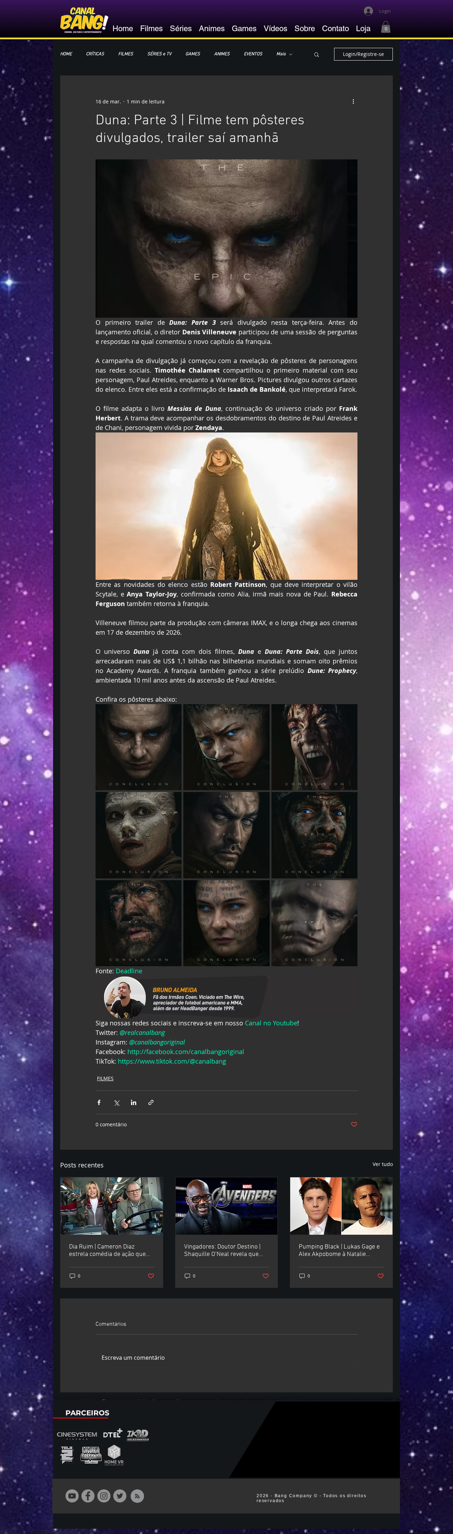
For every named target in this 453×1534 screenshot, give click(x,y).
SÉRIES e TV (159, 54)
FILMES (125, 54)
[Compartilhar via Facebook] (99, 1102)
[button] (386, 27)
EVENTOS (253, 54)
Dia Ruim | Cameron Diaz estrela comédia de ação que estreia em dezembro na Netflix (111, 1250)
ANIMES (222, 54)
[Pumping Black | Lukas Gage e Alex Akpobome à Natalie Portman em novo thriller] (341, 1206)
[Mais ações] (353, 101)
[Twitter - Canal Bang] (119, 1495)
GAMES (192, 54)
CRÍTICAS (95, 54)
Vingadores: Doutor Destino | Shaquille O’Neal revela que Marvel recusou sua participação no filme (222, 1250)
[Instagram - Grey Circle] (103, 1495)
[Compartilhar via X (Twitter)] (116, 1102)
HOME (66, 54)
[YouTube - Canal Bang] (72, 1495)
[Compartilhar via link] (151, 1102)
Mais (281, 54)
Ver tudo (383, 1164)
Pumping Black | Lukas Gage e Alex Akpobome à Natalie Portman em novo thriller (339, 1250)
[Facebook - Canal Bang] (87, 1495)
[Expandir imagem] (139, 747)
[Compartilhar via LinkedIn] (133, 1102)
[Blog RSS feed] (137, 1496)
